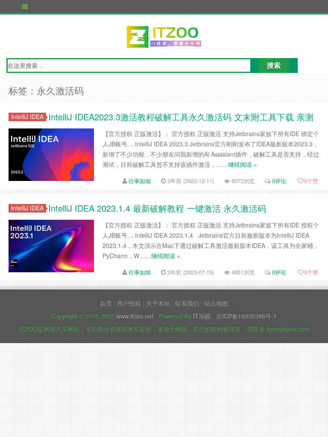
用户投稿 (129, 303)
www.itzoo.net (134, 316)
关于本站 (158, 303)
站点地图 (216, 303)
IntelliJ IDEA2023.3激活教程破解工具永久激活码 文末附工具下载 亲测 (180, 117)
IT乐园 (202, 316)
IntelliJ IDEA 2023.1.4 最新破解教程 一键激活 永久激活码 (157, 208)
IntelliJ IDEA (27, 117)
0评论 (279, 181)
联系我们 (187, 303)
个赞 (311, 181)
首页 (106, 303)
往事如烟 (140, 181)
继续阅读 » (242, 164)
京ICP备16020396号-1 (246, 316)
